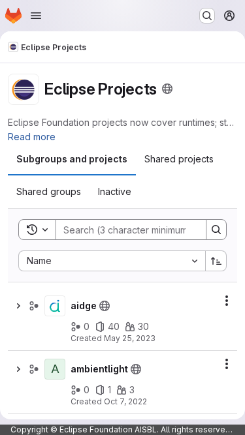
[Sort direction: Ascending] (216, 260)
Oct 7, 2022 (125, 401)
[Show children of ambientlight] (18, 369)
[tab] (72, 159)
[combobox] (111, 260)
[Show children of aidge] (18, 305)
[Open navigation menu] (35, 15)
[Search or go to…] (207, 15)
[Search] (216, 229)
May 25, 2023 (129, 338)
